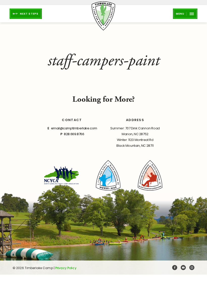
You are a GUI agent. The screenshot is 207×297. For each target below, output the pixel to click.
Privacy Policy (65, 268)
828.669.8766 (74, 134)
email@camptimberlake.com (74, 128)
